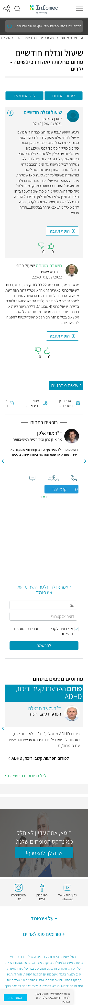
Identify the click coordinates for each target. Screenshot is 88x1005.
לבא (2, 461)
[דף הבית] (44, 8)
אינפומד (78, 38)
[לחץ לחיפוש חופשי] (10, 26)
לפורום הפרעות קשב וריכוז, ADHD (40, 758)
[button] (17, 9)
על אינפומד (42, 918)
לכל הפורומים (24, 95)
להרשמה (44, 645)
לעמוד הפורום (63, 95)
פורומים (64, 38)
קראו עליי (59, 489)
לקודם (85, 461)
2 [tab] (44, 497)
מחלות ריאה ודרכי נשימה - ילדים (34, 38)
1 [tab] (46, 497)
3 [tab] (41, 497)
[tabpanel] (44, 461)
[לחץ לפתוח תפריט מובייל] (79, 9)
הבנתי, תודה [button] (15, 997)
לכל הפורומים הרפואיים (27, 776)
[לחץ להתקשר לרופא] (56, 478)
